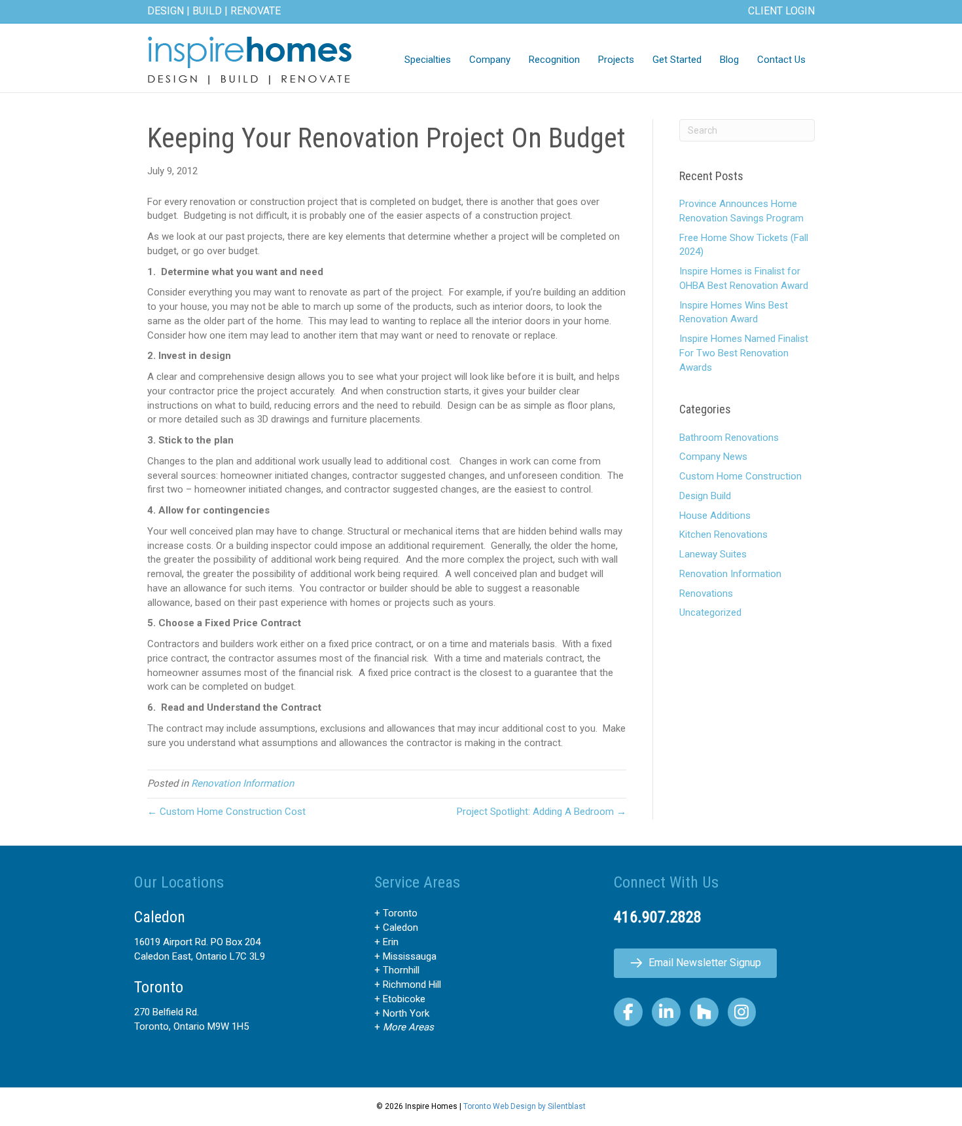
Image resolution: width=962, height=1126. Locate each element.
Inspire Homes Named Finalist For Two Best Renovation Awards (743, 353)
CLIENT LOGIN (781, 11)
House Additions (715, 515)
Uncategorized (710, 612)
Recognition (554, 60)
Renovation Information (242, 783)
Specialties (427, 60)
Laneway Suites (713, 554)
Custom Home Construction (740, 476)
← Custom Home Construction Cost (226, 811)
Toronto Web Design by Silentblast (524, 1106)
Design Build (705, 496)
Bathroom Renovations (729, 437)
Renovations (706, 593)
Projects (616, 60)
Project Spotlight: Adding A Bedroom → (541, 811)
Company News (713, 456)
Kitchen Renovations (723, 534)
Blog (729, 60)
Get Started (677, 60)
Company (489, 60)
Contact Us (781, 60)
